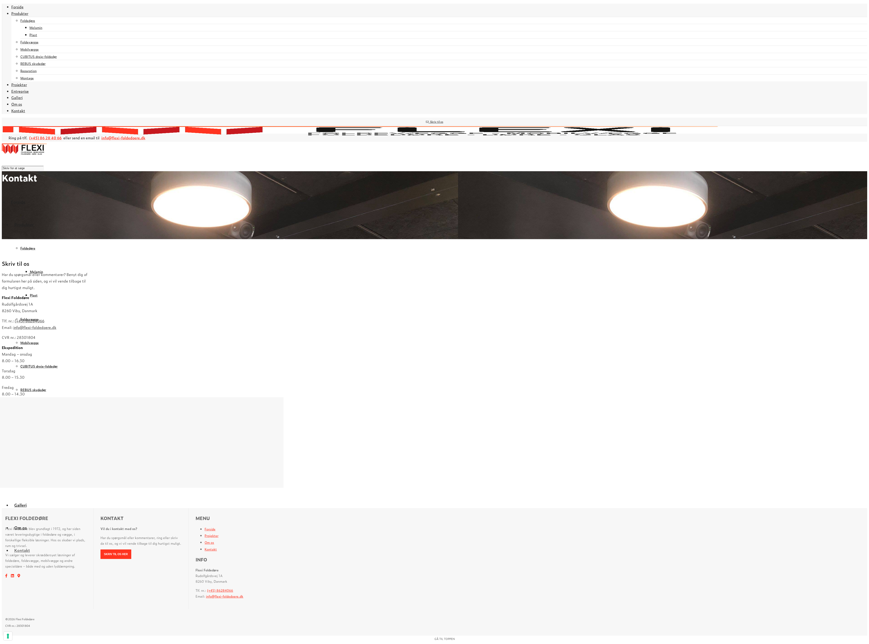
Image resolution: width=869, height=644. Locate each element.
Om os (209, 542)
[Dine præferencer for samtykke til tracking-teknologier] (8, 636)
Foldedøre (27, 20)
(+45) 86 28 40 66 (45, 137)
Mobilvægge (29, 49)
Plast (33, 34)
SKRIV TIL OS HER (116, 554)
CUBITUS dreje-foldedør (38, 56)
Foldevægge (29, 42)
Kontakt (211, 549)
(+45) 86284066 (29, 320)
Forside (210, 529)
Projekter (211, 535)
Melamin (35, 27)
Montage (27, 78)
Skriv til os (436, 122)
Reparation (28, 70)
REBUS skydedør (32, 63)
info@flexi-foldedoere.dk (123, 137)
